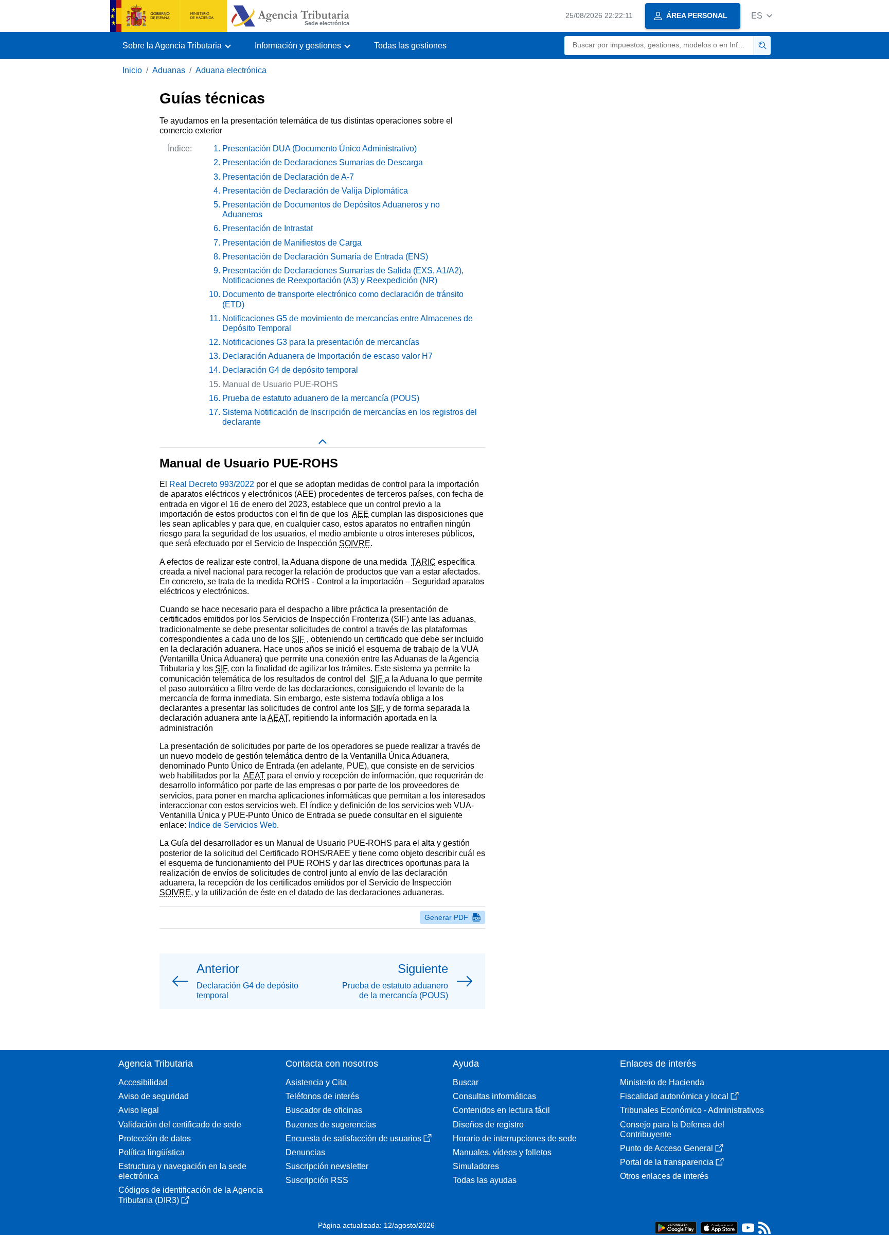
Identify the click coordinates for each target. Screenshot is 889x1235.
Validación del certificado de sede (179, 1124)
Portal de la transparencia (667, 1162)
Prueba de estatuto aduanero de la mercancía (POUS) (320, 398)
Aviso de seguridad (153, 1096)
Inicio (132, 70)
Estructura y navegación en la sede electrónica (182, 1171)
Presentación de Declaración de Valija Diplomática (315, 190)
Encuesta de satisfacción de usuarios (353, 1138)
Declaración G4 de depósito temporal (290, 370)
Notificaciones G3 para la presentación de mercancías (320, 342)
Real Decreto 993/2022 (211, 484)
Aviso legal (138, 1110)
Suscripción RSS (317, 1180)
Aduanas (168, 70)
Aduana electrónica (230, 70)
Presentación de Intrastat (267, 228)
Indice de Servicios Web (232, 825)
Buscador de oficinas (324, 1110)
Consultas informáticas (494, 1096)
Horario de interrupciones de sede (515, 1138)
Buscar (465, 1082)
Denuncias (305, 1152)
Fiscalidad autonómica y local (674, 1096)
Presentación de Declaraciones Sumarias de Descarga (322, 162)
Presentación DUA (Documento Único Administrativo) (319, 148)
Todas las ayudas (485, 1180)
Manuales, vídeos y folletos (502, 1152)
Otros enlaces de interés (664, 1176)
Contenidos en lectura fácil (501, 1110)
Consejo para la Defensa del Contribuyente (672, 1129)
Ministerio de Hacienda (662, 1082)
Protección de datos (154, 1138)
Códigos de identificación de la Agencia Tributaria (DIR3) (190, 1195)
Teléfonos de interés (322, 1096)
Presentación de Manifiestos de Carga (292, 242)
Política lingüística (151, 1152)
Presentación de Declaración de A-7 (288, 176)
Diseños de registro (488, 1124)
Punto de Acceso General (666, 1148)
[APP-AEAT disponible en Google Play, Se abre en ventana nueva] (676, 1227)
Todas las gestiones (410, 45)
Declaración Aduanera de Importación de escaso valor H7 (327, 356)
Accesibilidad (143, 1082)
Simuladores (476, 1166)
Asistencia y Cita (316, 1082)
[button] (761, 15)
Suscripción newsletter (327, 1166)
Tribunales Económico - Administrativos (692, 1110)
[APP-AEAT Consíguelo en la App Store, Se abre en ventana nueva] (719, 1227)
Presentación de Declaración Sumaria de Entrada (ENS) (325, 256)
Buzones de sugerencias (331, 1124)
